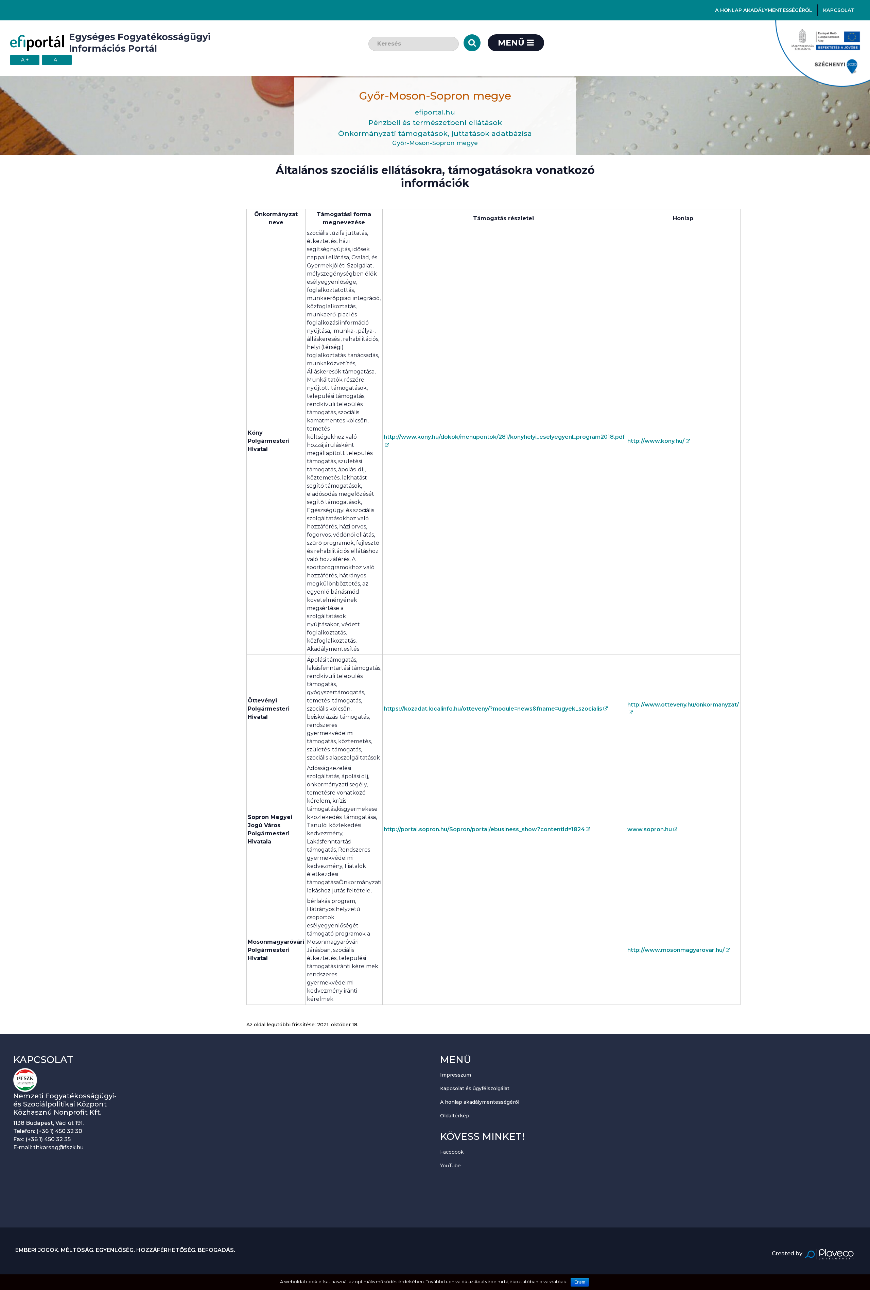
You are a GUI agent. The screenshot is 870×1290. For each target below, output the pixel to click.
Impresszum (455, 1075)
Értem (579, 1282)
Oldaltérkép (454, 1116)
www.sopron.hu (649, 829)
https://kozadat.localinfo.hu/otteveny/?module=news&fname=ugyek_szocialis (493, 708)
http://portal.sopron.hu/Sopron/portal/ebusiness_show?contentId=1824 (484, 829)
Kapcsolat (839, 10)
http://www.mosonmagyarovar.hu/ (676, 950)
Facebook (452, 1152)
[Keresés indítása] (472, 42)
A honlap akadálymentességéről (763, 10)
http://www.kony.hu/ (655, 441)
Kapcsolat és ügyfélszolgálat (474, 1088)
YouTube (450, 1166)
